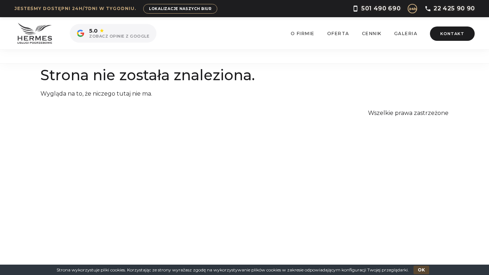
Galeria (406, 33)
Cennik (372, 33)
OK (421, 269)
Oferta (338, 33)
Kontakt (452, 33)
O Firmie (303, 33)
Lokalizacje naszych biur (180, 8)
